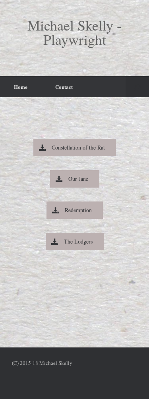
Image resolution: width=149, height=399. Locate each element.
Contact (64, 86)
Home (20, 86)
